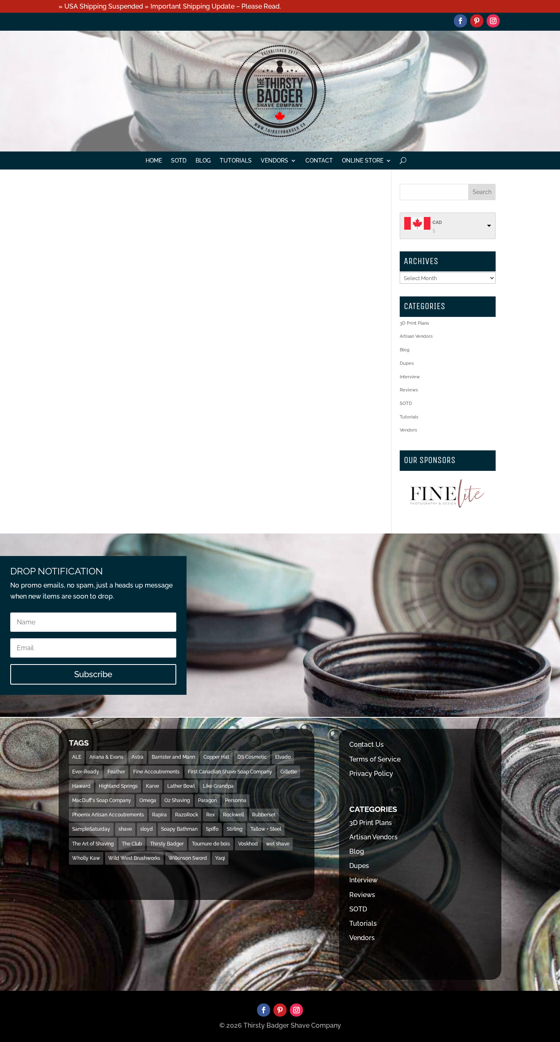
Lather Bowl (181, 786)
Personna (235, 800)
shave (125, 829)
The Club (132, 844)
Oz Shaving (177, 800)
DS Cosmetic (252, 757)
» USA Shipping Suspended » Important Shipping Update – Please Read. (170, 6)
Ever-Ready (85, 772)
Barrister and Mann (173, 757)
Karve (152, 786)
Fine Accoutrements (156, 772)
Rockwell (233, 815)
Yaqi (220, 858)
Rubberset (263, 815)
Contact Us (366, 744)
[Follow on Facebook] (460, 20)
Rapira (159, 815)
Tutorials (236, 161)
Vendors (274, 161)
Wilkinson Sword (187, 858)
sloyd (146, 829)
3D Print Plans (414, 323)
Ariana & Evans (106, 757)
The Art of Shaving (93, 844)
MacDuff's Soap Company (101, 800)
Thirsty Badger (167, 844)
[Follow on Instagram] (493, 20)
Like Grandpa (218, 786)
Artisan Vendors (416, 336)
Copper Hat (216, 757)
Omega (147, 800)
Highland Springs (118, 786)
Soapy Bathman (179, 829)
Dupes (407, 363)
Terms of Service (375, 759)
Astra (137, 757)
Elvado (283, 757)
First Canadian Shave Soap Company (230, 772)
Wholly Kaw (86, 858)
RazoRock (186, 815)
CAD (437, 222)
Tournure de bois (211, 844)
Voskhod (248, 844)
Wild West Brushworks (134, 858)
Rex (210, 815)
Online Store (362, 161)
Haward (81, 786)
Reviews (409, 390)
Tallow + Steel (265, 829)
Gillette (288, 772)
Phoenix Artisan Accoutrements (108, 815)
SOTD (179, 161)
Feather (116, 772)
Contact (319, 161)
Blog (203, 161)
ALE (76, 757)
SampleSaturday (91, 829)
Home (154, 161)
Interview (410, 377)
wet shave (277, 844)
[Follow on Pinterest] (476, 20)
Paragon (207, 800)
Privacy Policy (371, 774)
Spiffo (212, 829)
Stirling (234, 829)
